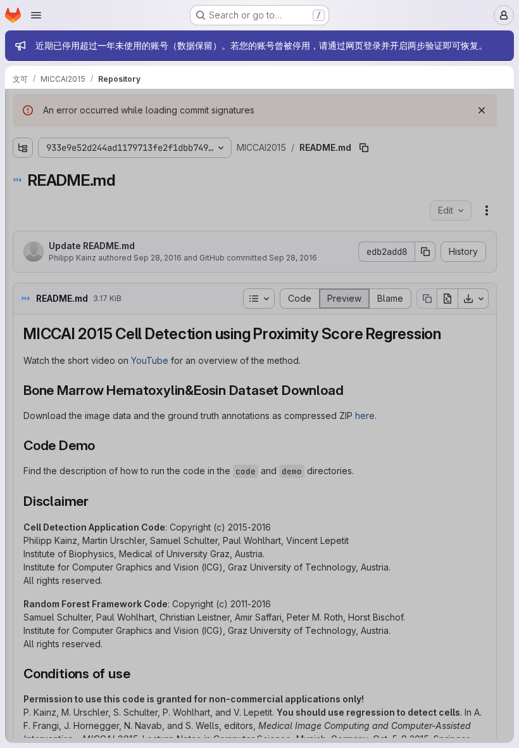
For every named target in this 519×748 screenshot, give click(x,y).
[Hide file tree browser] (23, 106)
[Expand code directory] (22, 154)
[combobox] (104, 131)
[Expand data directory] (22, 174)
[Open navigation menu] (36, 15)
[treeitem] (105, 154)
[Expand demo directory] (22, 194)
